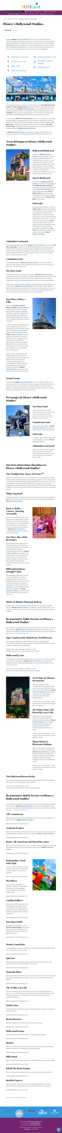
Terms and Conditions (34, 1121)
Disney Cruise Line (51, 11)
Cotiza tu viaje (35, 14)
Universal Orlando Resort (34, 11)
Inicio (4, 19)
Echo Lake (15, 66)
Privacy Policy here (35, 1125)
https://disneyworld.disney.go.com (16, 1097)
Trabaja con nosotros (48, 14)
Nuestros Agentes (15, 14)
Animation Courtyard (19, 57)
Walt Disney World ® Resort (14, 11)
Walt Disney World (12, 19)
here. (41, 1121)
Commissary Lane (18, 61)
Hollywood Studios (22, 39)
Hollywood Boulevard (47, 57)
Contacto (25, 14)
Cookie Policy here (36, 1123)
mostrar (14, 30)
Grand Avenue (43, 67)
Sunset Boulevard (18, 70)
